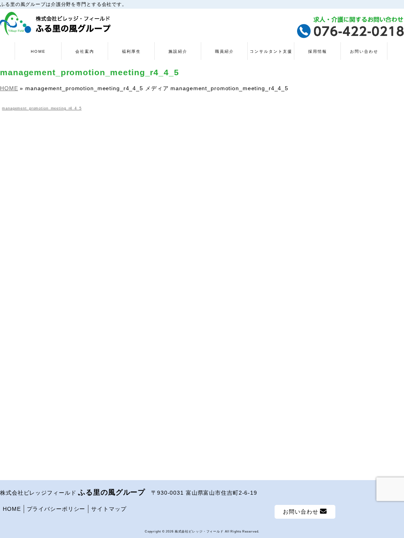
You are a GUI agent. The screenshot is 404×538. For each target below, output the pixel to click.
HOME (12, 509)
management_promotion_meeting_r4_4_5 (42, 108)
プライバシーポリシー (56, 509)
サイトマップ (108, 509)
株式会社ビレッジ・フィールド (199, 531)
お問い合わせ (301, 511)
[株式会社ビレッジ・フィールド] (55, 26)
